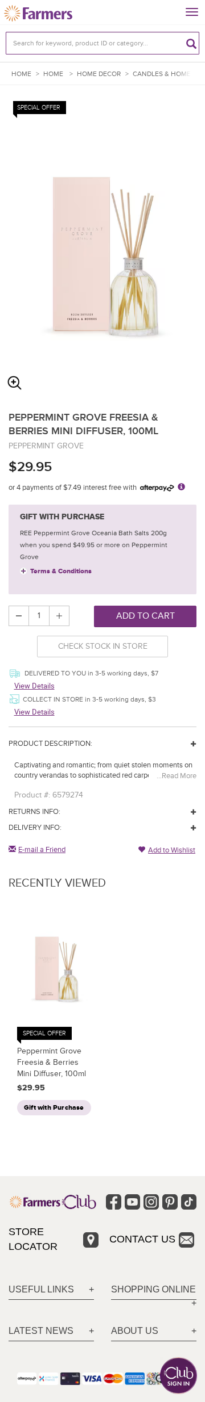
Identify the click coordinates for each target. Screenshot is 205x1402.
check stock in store (102, 646)
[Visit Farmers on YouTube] (132, 1202)
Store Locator (33, 1239)
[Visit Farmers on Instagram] (151, 1202)
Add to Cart (145, 616)
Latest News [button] (41, 1331)
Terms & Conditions (61, 571)
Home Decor (99, 74)
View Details (34, 685)
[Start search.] (191, 43)
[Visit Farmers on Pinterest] (170, 1202)
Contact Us (142, 1239)
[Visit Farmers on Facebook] (113, 1202)
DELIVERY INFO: (35, 827)
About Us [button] (134, 1331)
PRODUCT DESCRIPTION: (50, 743)
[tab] (51, 1290)
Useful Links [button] (41, 1289)
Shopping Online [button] (153, 1289)
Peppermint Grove (46, 446)
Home (21, 74)
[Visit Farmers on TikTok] (188, 1202)
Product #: (32, 795)
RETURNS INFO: (34, 811)
